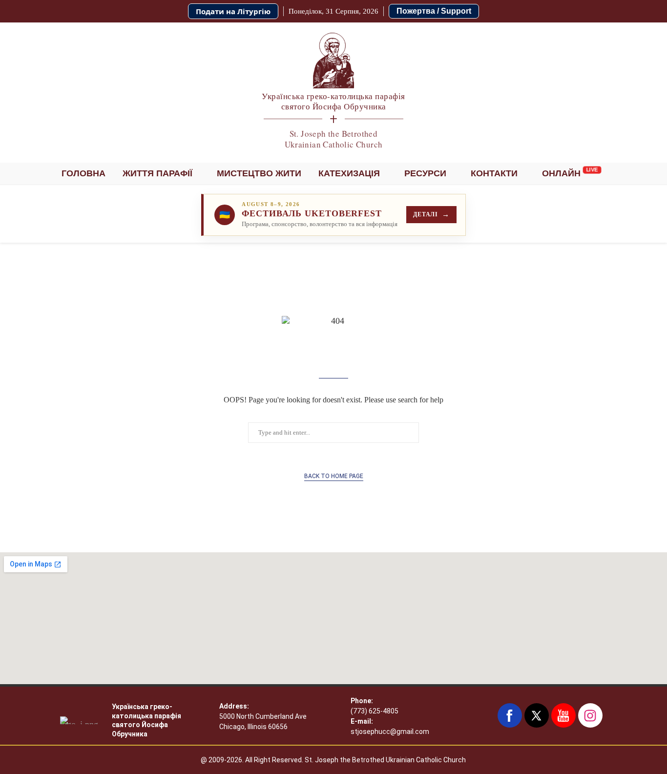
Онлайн (561, 173)
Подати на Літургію (233, 11)
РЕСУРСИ (425, 173)
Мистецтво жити (259, 173)
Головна (83, 173)
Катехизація (349, 173)
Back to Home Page (333, 476)
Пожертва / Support (433, 11)
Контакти (494, 173)
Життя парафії (157, 173)
